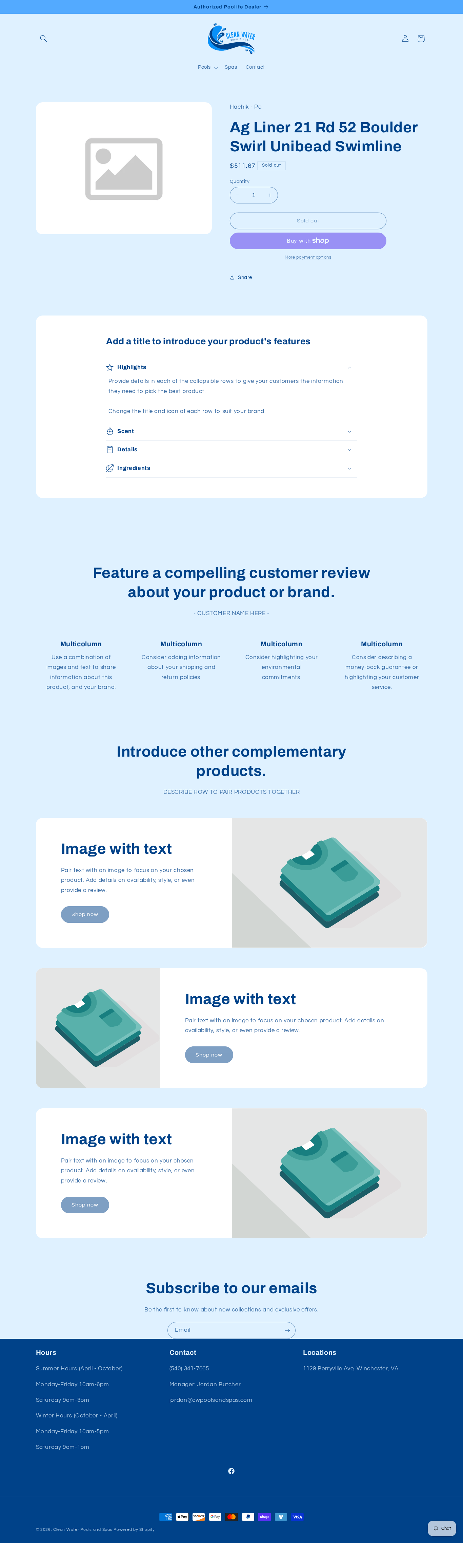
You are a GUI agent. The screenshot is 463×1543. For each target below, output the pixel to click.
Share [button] (245, 277)
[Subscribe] (287, 1330)
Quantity (239, 181)
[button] (44, 38)
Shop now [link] (85, 914)
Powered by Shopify (134, 1529)
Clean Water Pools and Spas (82, 1529)
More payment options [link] (308, 257)
